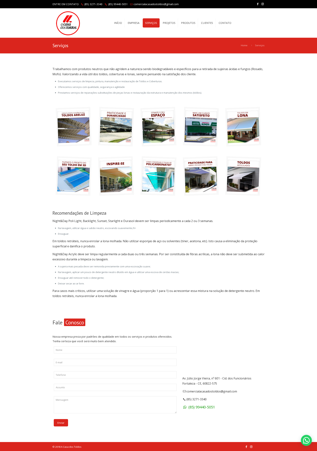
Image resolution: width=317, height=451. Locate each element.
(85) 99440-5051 (118, 4)
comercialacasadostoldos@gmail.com (156, 4)
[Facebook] (258, 4)
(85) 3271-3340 (93, 4)
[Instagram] (263, 4)
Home (244, 45)
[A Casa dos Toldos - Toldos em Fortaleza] (68, 23)
